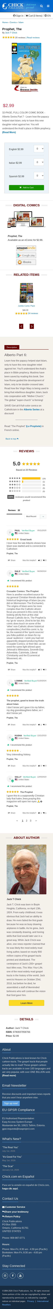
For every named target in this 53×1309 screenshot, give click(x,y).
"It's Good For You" (12, 1157)
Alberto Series (32, 409)
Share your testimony (17, 1212)
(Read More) (9, 132)
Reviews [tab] (12, 510)
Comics (13, 22)
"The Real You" (10, 1147)
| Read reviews (32, 37)
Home (5, 22)
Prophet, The (12, 553)
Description (12, 347)
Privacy (30, 1301)
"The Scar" (8, 1166)
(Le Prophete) (33, 426)
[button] (40, 560)
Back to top (11, 439)
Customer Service (15, 1207)
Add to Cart (27, 187)
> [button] (36, 820)
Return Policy (12, 1216)
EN (49, 15)
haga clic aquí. (10, 1188)
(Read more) (9, 1075)
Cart (30, 15)
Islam (21, 22)
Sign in (19, 15)
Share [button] (12, 560)
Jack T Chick (11, 32)
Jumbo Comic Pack (26, 306)
